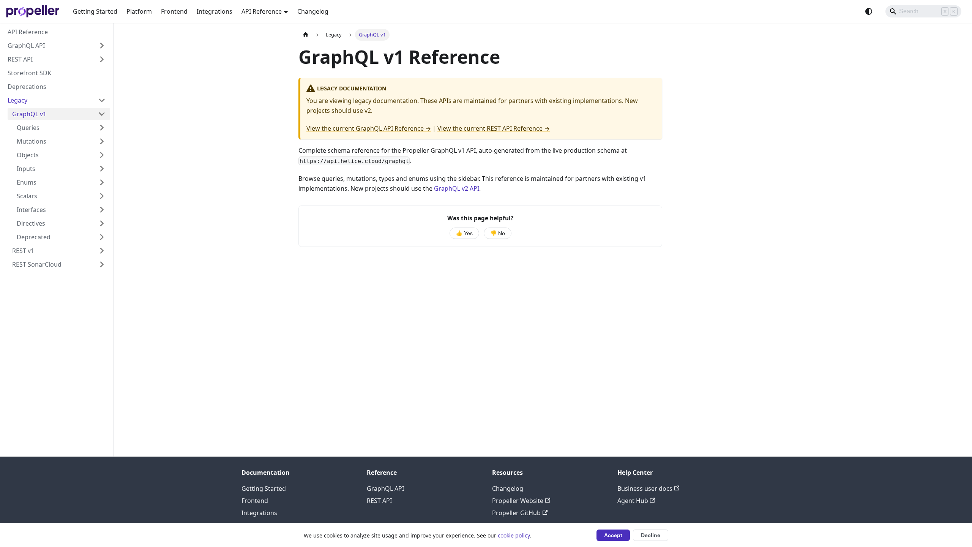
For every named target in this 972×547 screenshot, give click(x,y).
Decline (650, 535)
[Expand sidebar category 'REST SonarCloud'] (101, 264)
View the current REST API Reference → (493, 128)
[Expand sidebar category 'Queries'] (101, 128)
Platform (139, 11)
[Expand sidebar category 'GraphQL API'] (101, 46)
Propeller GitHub (516, 513)
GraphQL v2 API (456, 188)
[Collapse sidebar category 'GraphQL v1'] (101, 114)
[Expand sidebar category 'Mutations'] (101, 141)
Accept (613, 535)
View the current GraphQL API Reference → (368, 128)
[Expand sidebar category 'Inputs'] (101, 169)
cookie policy (514, 535)
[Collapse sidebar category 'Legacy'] (101, 100)
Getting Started (95, 11)
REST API (379, 500)
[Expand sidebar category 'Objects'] (101, 155)
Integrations (214, 11)
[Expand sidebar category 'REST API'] (101, 59)
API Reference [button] (261, 11)
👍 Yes (464, 233)
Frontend (174, 11)
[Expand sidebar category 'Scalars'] (101, 196)
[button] (61, 237)
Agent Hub (632, 500)
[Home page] (305, 35)
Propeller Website (517, 500)
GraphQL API (385, 488)
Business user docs (644, 488)
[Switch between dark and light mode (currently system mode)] (869, 11)
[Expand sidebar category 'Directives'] (101, 223)
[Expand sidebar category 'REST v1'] (101, 251)
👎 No (497, 233)
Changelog (312, 11)
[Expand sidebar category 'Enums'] (101, 182)
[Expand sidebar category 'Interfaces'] (101, 210)
